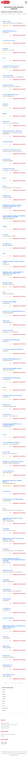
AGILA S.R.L (6, 104)
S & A (4, 58)
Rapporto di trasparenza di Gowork (8, 734)
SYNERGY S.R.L (7, 195)
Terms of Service (12, 755)
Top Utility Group (7, 414)
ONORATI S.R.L (6, 655)
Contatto (2, 736)
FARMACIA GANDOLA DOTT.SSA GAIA (12, 395)
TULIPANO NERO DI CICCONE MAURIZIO (13, 499)
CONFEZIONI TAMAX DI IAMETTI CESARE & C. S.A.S (14, 262)
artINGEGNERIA (7, 589)
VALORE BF (6, 549)
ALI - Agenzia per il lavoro (9, 40)
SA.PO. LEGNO (6, 452)
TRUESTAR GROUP (8, 570)
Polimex (5, 186)
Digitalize (5, 113)
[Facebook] (2, 742)
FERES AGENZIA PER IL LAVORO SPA (12, 131)
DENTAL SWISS (7, 21)
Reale (4, 253)
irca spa (5, 434)
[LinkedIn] (5, 742)
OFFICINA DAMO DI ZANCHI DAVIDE (12, 378)
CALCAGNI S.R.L (7, 608)
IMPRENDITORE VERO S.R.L (10, 31)
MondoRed (5, 48)
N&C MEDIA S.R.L (7, 244)
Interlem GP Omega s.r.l (8, 85)
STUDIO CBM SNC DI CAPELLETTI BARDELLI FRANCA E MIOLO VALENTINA (14, 216)
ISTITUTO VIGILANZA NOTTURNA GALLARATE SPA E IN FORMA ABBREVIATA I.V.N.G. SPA (14, 560)
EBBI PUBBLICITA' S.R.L (9, 674)
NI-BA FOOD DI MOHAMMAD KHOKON (12, 368)
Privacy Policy (22, 753)
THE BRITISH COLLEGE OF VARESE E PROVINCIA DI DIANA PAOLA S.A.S (12, 205)
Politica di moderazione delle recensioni (9, 724)
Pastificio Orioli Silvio (8, 330)
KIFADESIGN (6, 580)
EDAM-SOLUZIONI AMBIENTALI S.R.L (12, 359)
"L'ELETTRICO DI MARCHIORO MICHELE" (13, 349)
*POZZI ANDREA (7, 599)
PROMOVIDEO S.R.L (8, 665)
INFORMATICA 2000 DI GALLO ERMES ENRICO (12, 481)
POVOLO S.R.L (6, 321)
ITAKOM (5, 226)
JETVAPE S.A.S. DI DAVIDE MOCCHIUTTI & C (14, 311)
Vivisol (4, 387)
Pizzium (4, 178)
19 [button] (20, 683)
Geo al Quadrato (7, 491)
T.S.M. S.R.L (5, 636)
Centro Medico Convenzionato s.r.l (11, 66)
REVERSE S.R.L (7, 405)
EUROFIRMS (6, 529)
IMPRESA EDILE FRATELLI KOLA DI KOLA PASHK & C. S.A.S (13, 539)
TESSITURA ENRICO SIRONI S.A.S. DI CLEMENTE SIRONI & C (12, 424)
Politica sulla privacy (5, 726)
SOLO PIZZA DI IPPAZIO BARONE (11, 340)
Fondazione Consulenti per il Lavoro (12, 149)
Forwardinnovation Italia (9, 168)
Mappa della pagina (5, 727)
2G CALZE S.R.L (7, 159)
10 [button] (17, 683)
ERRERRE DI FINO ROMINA (9, 302)
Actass (4, 508)
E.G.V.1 (4, 292)
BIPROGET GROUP (7, 283)
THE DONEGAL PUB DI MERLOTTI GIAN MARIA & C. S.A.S (13, 518)
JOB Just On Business (8, 618)
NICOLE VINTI (6, 121)
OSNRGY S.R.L (6, 646)
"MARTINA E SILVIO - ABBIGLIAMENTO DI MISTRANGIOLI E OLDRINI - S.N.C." (13, 272)
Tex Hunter (5, 234)
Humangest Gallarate (8, 141)
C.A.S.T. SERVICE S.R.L (8, 471)
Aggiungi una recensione (19, 25)
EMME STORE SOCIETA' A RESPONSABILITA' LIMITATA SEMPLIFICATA (14, 626)
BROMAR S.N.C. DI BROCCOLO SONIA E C (13, 461)
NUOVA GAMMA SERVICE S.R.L (10, 94)
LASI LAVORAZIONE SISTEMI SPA (11, 442)
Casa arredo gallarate (8, 75)
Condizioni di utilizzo (5, 723)
